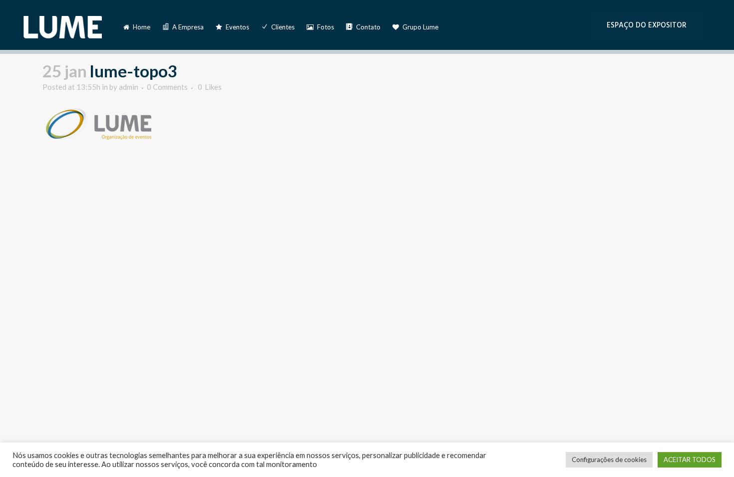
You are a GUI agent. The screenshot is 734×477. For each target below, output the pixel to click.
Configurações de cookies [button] (609, 460)
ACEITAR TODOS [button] (690, 460)
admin (128, 86)
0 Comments (167, 86)
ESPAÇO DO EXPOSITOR (647, 25)
